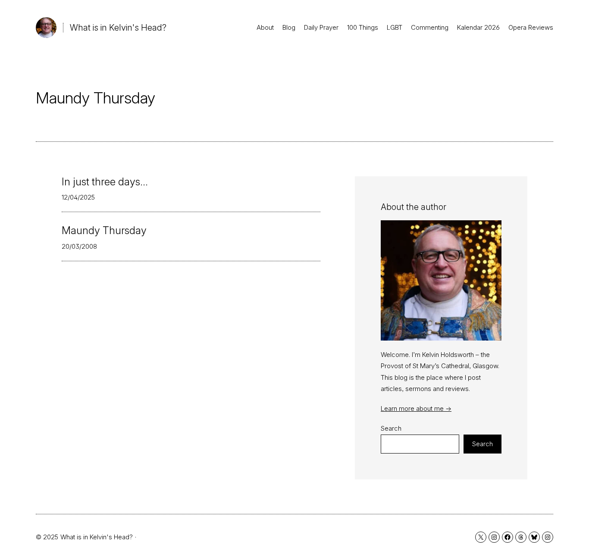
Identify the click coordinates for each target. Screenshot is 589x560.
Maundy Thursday (104, 230)
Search (391, 428)
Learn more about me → (416, 408)
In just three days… (105, 182)
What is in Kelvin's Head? (118, 27)
